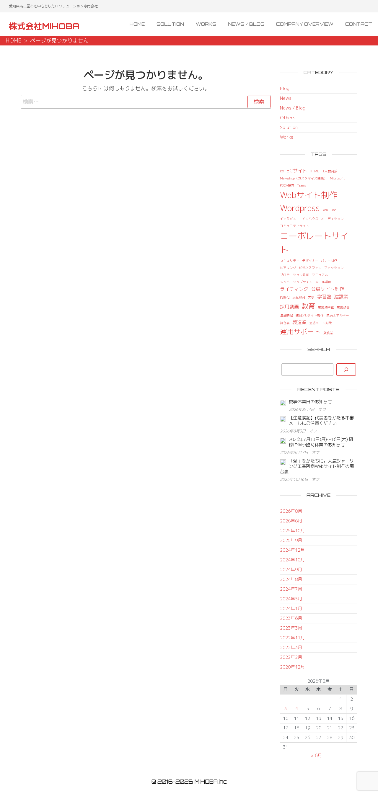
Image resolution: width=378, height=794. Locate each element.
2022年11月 (292, 638)
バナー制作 (329, 261)
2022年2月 (291, 657)
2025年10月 (292, 530)
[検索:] (146, 102)
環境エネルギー (337, 315)
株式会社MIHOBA (44, 26)
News (285, 98)
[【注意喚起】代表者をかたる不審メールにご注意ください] (283, 419)
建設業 (341, 296)
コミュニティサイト (294, 226)
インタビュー (289, 219)
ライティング (294, 289)
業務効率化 (326, 307)
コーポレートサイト (314, 243)
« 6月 (316, 755)
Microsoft (337, 178)
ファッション (334, 268)
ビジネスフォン (310, 268)
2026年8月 (291, 511)
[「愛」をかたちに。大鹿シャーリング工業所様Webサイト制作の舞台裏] (283, 462)
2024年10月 (292, 560)
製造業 (299, 322)
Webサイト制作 (309, 195)
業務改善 (343, 307)
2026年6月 (291, 521)
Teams (301, 185)
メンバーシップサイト (296, 282)
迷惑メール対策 (320, 323)
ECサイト (297, 170)
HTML (314, 171)
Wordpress (300, 208)
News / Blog (246, 24)
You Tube (329, 210)
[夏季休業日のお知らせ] (283, 402)
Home (137, 24)
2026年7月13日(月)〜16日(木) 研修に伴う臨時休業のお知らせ (321, 442)
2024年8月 (291, 579)
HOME (13, 40)
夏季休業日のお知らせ (310, 401)
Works (206, 24)
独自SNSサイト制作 (310, 315)
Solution (170, 24)
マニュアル (320, 275)
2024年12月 (292, 550)
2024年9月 (291, 569)
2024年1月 (291, 608)
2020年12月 (292, 667)
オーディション (332, 219)
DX (282, 171)
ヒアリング (288, 268)
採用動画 (289, 306)
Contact (358, 24)
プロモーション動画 (294, 275)
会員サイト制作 (327, 289)
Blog (284, 88)
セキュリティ (289, 261)
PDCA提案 (287, 185)
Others (287, 118)
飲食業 (328, 333)
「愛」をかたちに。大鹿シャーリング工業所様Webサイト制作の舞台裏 (317, 466)
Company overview (304, 24)
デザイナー (310, 261)
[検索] (346, 369)
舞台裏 (285, 323)
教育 (308, 306)
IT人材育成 (330, 171)
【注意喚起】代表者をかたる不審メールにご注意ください (321, 420)
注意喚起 (286, 315)
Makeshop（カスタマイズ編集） (303, 178)
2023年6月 (291, 618)
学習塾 (324, 296)
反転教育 (298, 297)
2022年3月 (291, 647)
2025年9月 (291, 540)
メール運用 (323, 282)
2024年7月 (291, 589)
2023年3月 (291, 628)
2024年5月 (291, 599)
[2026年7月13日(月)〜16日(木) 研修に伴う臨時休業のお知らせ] (283, 440)
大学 (311, 297)
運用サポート (300, 331)
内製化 (285, 297)
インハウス (310, 219)
